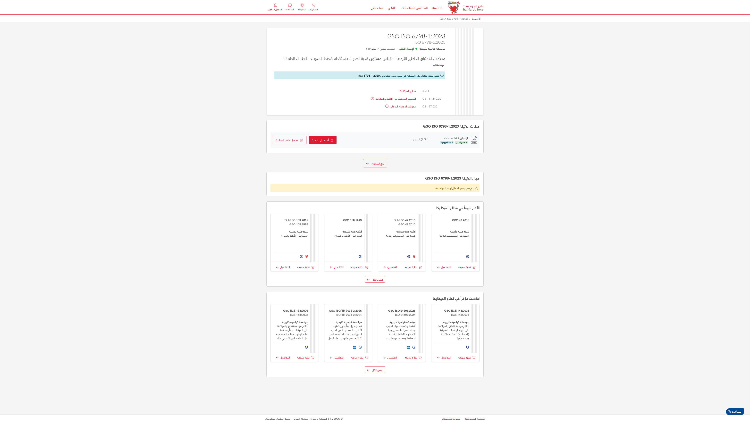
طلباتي (392, 7)
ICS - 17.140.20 (431, 98)
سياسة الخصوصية (475, 418)
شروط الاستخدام (451, 418)
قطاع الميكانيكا (408, 90)
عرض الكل (376, 279)
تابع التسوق (376, 163)
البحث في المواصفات (413, 7)
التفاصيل (445, 266)
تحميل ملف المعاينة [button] (288, 140)
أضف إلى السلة (321, 140)
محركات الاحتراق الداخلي (402, 106)
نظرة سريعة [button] (465, 266)
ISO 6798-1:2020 (369, 75)
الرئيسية (436, 7)
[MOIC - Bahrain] (465, 7)
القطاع (425, 90)
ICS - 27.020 (429, 106)
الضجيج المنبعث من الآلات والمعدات (395, 98)
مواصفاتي (377, 7)
